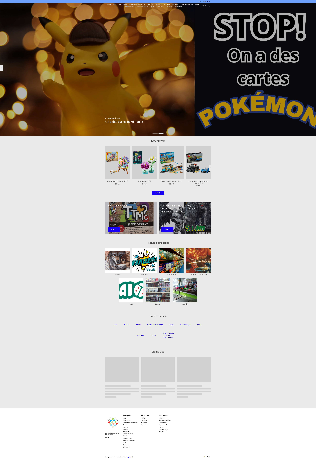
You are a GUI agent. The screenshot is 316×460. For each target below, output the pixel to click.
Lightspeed (130, 457)
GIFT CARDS (178, 6)
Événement (126, 447)
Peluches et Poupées (143, 6)
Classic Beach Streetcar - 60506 (171, 181)
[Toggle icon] (203, 5)
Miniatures (126, 445)
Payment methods (164, 425)
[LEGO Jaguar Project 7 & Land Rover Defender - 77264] (198, 162)
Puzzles (158, 304)
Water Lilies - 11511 (144, 181)
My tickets (144, 422)
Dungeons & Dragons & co (198, 274)
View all (158, 193)
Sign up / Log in (206, 1)
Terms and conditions (165, 420)
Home (109, 4)
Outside (197, 4)
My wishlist (144, 425)
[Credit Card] (204, 457)
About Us (161, 418)
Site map (161, 431)
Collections (126, 425)
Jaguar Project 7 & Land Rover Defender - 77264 (198, 182)
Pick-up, (161, 427)
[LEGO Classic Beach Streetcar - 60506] (171, 162)
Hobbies (117, 274)
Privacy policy (162, 422)
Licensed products (128, 433)
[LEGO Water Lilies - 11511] (144, 162)
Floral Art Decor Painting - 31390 (117, 181)
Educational (144, 274)
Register (143, 418)
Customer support (164, 429)
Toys (131, 304)
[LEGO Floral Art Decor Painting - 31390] (117, 162)
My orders (144, 420)
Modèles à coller (127, 438)
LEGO (124, 442)
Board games (171, 274)
